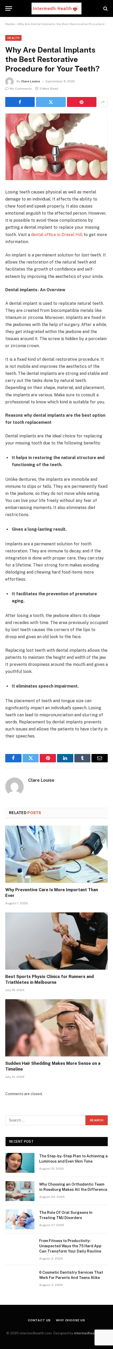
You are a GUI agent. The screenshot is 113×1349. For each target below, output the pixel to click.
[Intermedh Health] (56, 8)
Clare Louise (30, 81)
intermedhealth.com (90, 1333)
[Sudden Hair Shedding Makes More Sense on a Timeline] (56, 1027)
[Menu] (8, 8)
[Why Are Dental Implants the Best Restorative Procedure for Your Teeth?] (56, 146)
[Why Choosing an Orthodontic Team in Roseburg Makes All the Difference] (20, 1191)
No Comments (21, 88)
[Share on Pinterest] (81, 102)
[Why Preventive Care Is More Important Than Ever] (56, 854)
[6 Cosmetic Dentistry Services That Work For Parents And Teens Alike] (20, 1279)
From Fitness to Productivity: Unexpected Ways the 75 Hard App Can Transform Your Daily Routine (70, 1246)
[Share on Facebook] (20, 102)
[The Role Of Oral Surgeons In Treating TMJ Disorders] (20, 1219)
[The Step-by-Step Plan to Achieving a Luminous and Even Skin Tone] (20, 1163)
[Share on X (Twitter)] (50, 102)
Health (13, 37)
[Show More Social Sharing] (103, 102)
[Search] (105, 8)
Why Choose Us (70, 1320)
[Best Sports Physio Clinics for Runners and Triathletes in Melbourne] (56, 941)
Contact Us (39, 1320)
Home (9, 24)
